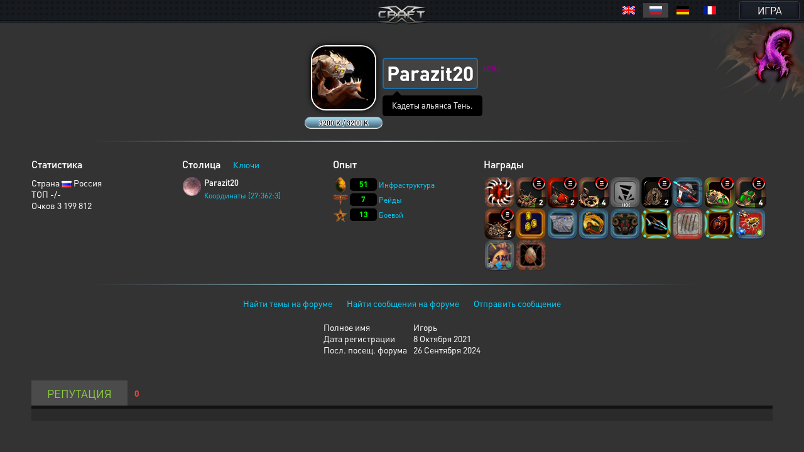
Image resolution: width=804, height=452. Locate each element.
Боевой (391, 215)
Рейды (390, 200)
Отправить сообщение (517, 303)
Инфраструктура (407, 185)
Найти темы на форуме (287, 303)
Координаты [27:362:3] (242, 195)
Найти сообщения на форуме (403, 303)
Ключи (246, 164)
